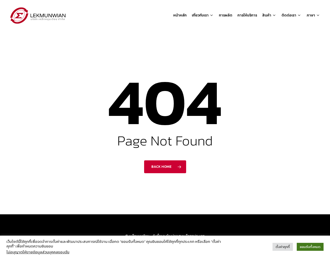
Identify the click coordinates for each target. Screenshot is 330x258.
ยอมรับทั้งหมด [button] (310, 246)
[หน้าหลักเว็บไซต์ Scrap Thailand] (38, 15)
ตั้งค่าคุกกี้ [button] (283, 246)
